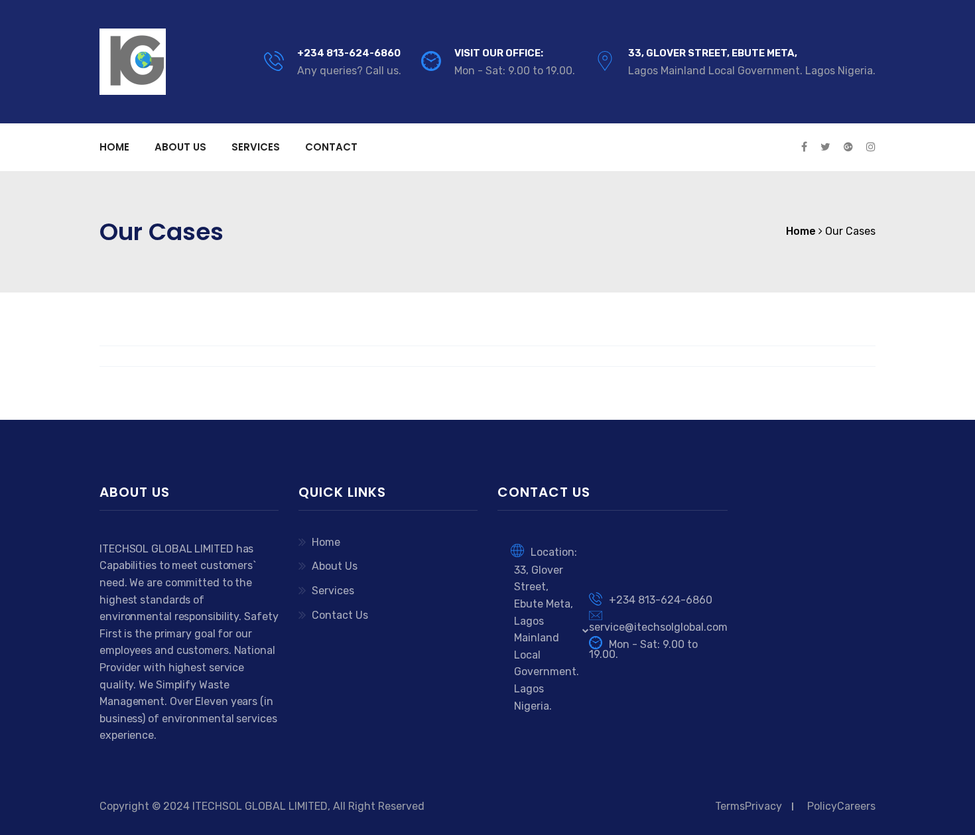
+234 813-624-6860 (349, 53)
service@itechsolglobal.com (658, 627)
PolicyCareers (841, 806)
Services (255, 147)
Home (114, 147)
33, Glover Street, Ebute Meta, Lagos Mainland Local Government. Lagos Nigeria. (546, 638)
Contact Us (340, 615)
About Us (180, 147)
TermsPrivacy (748, 806)
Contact (331, 147)
